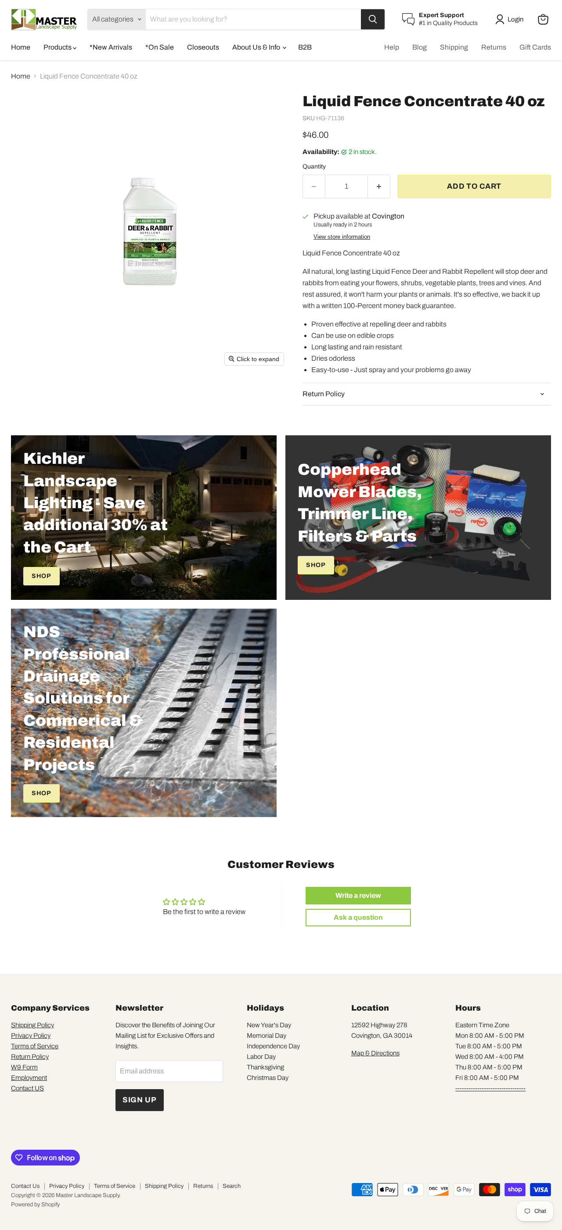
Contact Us (25, 1186)
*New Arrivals (111, 47)
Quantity (314, 166)
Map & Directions (375, 1053)
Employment (29, 1077)
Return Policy (30, 1056)
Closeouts (203, 47)
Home (20, 47)
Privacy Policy (30, 1035)
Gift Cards (535, 47)
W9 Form (24, 1067)
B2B (305, 47)
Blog (419, 47)
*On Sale (159, 47)
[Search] (373, 19)
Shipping (454, 47)
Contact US (27, 1088)
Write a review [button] (358, 895)
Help (391, 47)
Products (58, 47)
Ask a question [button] (358, 917)
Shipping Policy (32, 1025)
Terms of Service (34, 1046)
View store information (341, 237)
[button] (511, 19)
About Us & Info (256, 47)
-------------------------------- (490, 1088)
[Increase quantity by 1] (379, 186)
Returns (493, 47)
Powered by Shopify (35, 1204)
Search (232, 1186)
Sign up (139, 1100)
